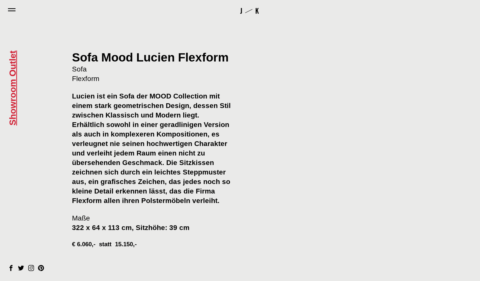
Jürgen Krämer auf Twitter (21, 268)
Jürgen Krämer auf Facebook (11, 268)
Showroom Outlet (13, 88)
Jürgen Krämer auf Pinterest (41, 268)
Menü (12, 10)
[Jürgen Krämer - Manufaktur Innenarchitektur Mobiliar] (249, 11)
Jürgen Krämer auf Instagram (31, 268)
